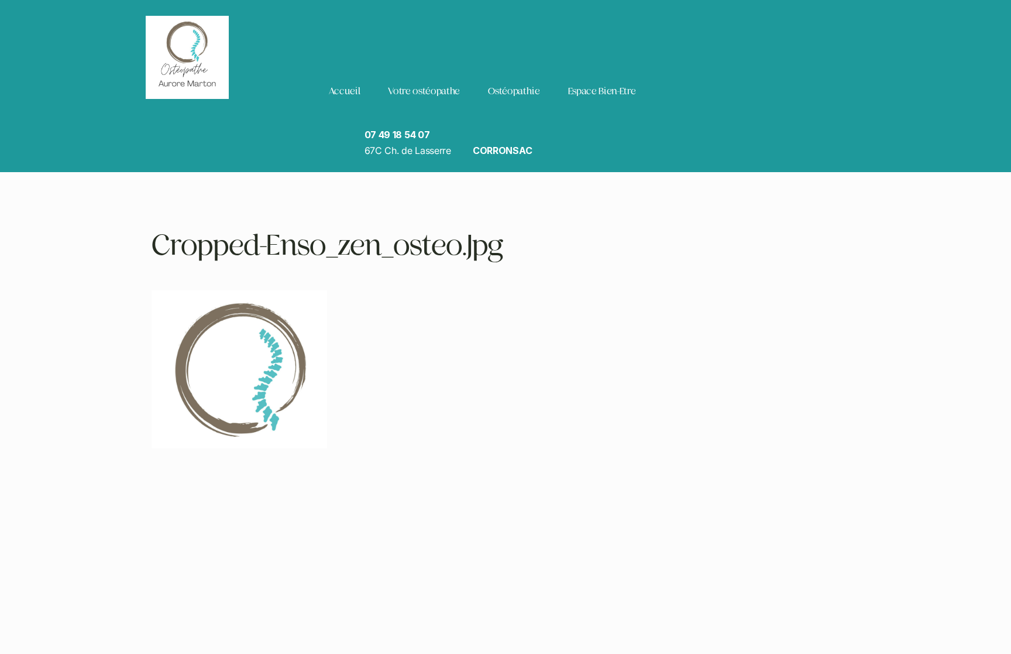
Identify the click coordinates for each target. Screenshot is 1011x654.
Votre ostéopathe (424, 91)
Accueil (344, 91)
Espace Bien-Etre (602, 91)
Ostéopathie (513, 91)
